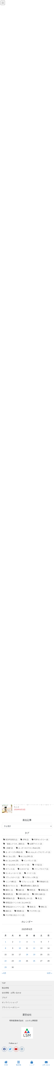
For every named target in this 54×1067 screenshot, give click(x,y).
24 (20, 961)
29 (6, 967)
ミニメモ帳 (11, 882)
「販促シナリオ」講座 (15, 844)
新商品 (44, 890)
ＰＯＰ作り (35, 911)
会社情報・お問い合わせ (11, 993)
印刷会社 (43, 882)
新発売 (9, 894)
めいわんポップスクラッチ (39, 852)
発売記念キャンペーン (15, 907)
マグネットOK (31, 877)
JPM (26, 840)
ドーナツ (30, 873)
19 (34, 955)
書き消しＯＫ (26, 898)
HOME (6, 1065)
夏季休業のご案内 (31, 886)
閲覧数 (20, 911)
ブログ (4, 998)
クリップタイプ (41, 869)
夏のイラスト (12, 886)
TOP (4, 983)
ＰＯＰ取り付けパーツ (15, 915)
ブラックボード (12, 877)
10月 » (49, 973)
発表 (32, 907)
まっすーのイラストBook (29, 848)
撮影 (21, 890)
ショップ (31, 1065)
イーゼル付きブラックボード (17, 865)
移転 (44, 907)
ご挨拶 (9, 848)
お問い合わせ (46, 1065)
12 (34, 948)
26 (34, 961)
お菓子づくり (36, 844)
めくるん (10, 856)
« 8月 (4, 973)
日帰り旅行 (23, 894)
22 (6, 961)
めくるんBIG (27, 856)
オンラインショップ (10, 1002)
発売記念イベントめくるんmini (18, 903)
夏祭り (9, 890)
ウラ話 (38, 865)
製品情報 (5, 988)
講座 (8, 911)
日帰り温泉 (39, 894)
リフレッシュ (28, 882)
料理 (32, 890)
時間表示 (10, 898)
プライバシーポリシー (10, 1007)
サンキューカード (13, 873)
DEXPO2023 (11, 840)
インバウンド (30, 861)
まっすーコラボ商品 (14, 852)
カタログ (24, 869)
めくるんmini (12, 861)
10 (20, 948)
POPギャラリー (41, 840)
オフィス (10, 869)
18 (27, 955)
